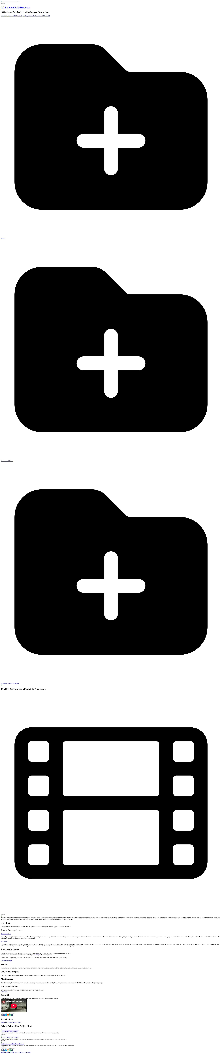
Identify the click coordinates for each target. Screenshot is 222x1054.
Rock (20, 16)
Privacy (22, 1052)
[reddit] (8, 1015)
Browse (6, 16)
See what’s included (6, 960)
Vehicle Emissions (6, 934)
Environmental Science (7, 461)
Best (29, 16)
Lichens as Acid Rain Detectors (9, 1031)
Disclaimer (27, 1052)
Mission (6, 1052)
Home (2, 1052)
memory (36, 954)
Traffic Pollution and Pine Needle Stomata (12, 1044)
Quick (23, 16)
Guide (13, 16)
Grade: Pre (38, 16)
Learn (10, 16)
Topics (2, 238)
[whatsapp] (10, 1015)
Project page (4, 991)
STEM (17, 16)
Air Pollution (4, 941)
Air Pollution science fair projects (10, 683)
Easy (26, 16)
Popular (32, 16)
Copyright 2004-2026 (14, 1052)
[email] (2, 1015)
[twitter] (6, 1015)
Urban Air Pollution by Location (9, 1037)
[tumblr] (12, 1015)
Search (2, 16)
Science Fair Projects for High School (11, 1022)
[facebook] (4, 1015)
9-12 (48, 16)
